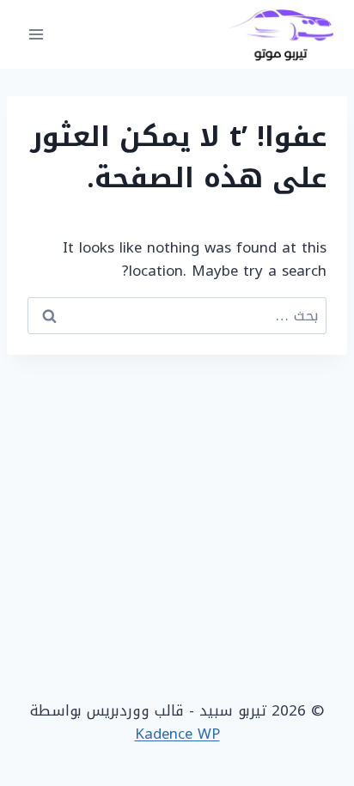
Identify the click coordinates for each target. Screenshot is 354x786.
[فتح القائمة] (36, 34)
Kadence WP (177, 733)
